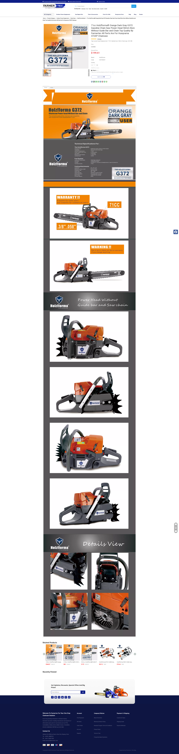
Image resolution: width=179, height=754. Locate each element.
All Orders (79, 721)
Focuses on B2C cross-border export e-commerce (55, 1)
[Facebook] (52, 697)
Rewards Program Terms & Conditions (103, 725)
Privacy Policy (97, 729)
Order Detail (80, 725)
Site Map (134, 750)
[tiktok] (69, 697)
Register (79, 733)
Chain (90, 8)
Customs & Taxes (121, 717)
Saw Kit (101, 8)
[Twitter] (59, 697)
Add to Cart (100, 77)
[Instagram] (55, 697)
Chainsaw (83, 8)
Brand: (92, 57)
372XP (105, 8)
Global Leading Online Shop (75, 1)
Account (79, 729)
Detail (45, 87)
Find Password (80, 717)
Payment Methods (121, 725)
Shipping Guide (120, 721)
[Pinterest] (66, 697)
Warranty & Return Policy (100, 721)
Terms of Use (97, 733)
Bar (87, 8)
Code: (92, 60)
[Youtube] (62, 697)
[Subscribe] (82, 692)
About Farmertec (98, 717)
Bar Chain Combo (95, 8)
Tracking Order (101, 1)
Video (51, 87)
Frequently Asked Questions (100, 737)
